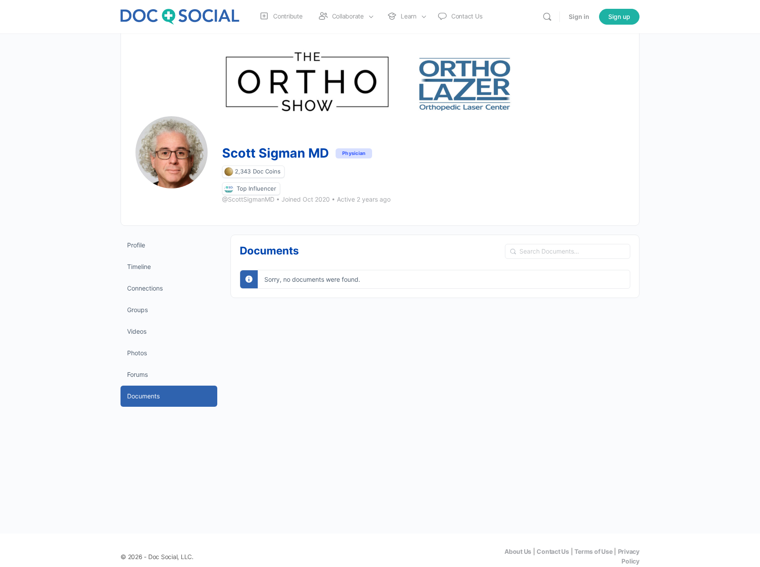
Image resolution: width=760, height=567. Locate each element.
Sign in (579, 16)
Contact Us (553, 551)
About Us (517, 551)
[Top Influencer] (228, 188)
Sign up (619, 16)
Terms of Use (593, 551)
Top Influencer (256, 188)
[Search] (547, 16)
